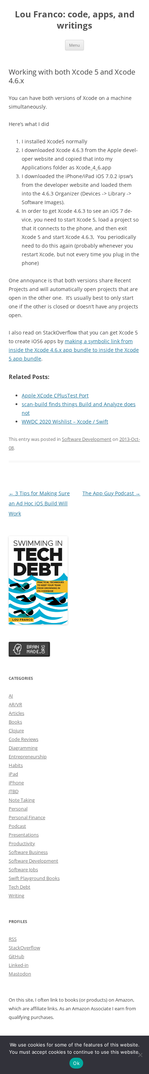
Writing (16, 895)
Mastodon (20, 973)
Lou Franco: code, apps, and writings (75, 20)
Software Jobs (23, 869)
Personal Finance (27, 817)
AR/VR (15, 704)
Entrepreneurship (28, 756)
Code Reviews (23, 739)
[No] (140, 1054)
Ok (76, 1063)
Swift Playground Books (34, 878)
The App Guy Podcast (111, 493)
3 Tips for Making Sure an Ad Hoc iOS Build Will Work (39, 503)
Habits (16, 765)
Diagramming (23, 748)
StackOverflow (24, 947)
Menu (74, 45)
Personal (18, 808)
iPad (13, 774)
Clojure (16, 730)
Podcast (17, 826)
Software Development (86, 439)
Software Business (28, 852)
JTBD (13, 791)
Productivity (22, 843)
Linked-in (19, 965)
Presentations (24, 834)
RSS (13, 939)
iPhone (16, 782)
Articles (16, 713)
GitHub (16, 956)
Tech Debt (19, 887)
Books (15, 722)
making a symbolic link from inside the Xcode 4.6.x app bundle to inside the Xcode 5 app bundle (74, 350)
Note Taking (22, 800)
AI (11, 695)
